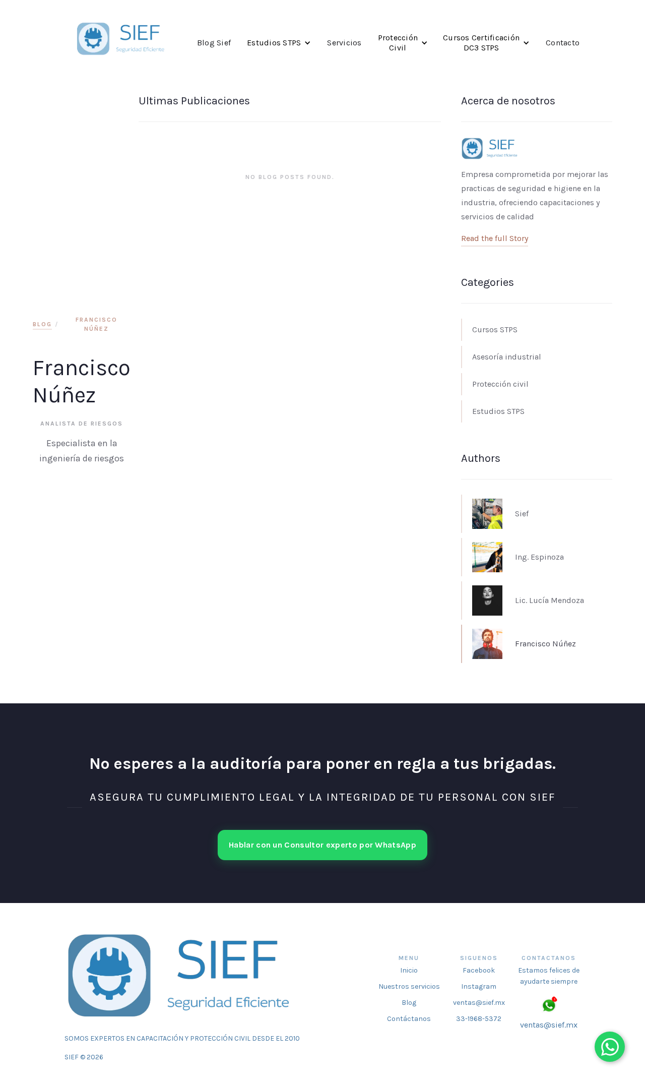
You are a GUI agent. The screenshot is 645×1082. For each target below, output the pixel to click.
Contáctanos (409, 1018)
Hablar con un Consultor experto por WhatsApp (322, 845)
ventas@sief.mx (479, 1002)
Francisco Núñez (96, 324)
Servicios (344, 42)
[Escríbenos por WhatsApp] (610, 1047)
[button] (279, 42)
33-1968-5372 (478, 1018)
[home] (121, 40)
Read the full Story (494, 238)
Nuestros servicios (409, 986)
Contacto (562, 42)
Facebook (479, 970)
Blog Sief (214, 42)
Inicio (409, 970)
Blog (42, 324)
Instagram (478, 986)
